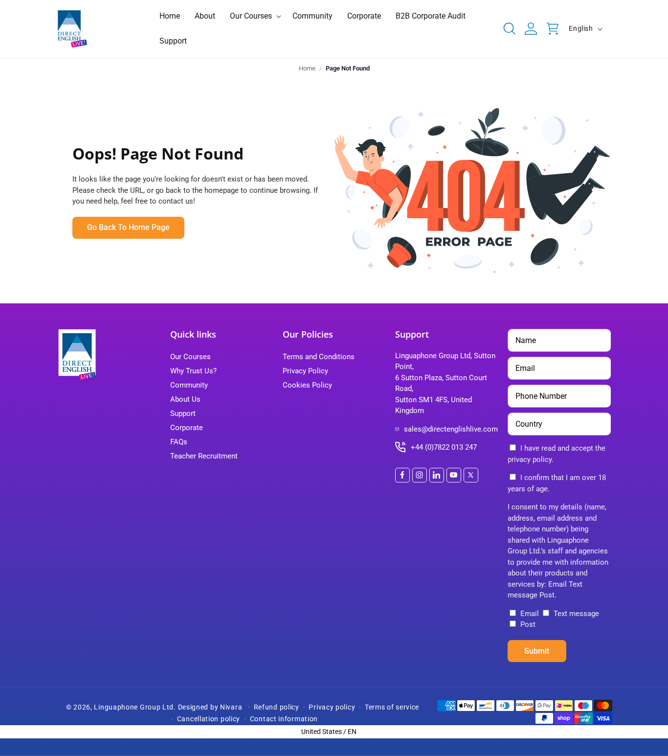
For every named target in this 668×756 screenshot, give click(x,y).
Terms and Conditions (319, 356)
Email (529, 613)
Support (183, 413)
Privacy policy (332, 707)
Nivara (231, 707)
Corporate (186, 427)
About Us (185, 399)
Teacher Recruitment (204, 456)
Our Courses (190, 356)
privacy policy (530, 459)
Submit (536, 651)
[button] (254, 16)
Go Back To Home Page (128, 227)
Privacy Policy (305, 371)
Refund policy (276, 707)
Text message (575, 613)
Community (189, 385)
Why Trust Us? (193, 371)
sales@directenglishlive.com (451, 429)
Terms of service (392, 707)
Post (526, 624)
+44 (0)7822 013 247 (444, 447)
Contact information (284, 719)
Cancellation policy (208, 719)
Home (307, 68)
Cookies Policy (307, 385)
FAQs (178, 441)
